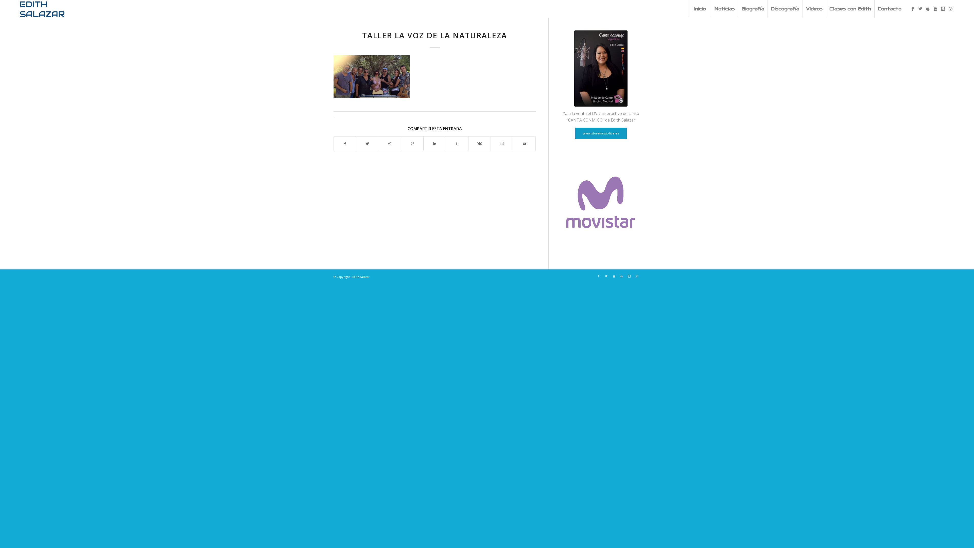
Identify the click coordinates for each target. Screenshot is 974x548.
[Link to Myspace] (943, 8)
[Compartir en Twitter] (367, 143)
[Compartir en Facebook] (345, 143)
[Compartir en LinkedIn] (435, 143)
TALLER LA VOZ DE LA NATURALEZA (434, 35)
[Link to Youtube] (935, 8)
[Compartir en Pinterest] (412, 143)
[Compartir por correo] (524, 143)
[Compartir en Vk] (479, 143)
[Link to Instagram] (950, 8)
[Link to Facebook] (912, 8)
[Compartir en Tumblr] (457, 143)
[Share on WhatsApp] (390, 143)
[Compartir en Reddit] (502, 143)
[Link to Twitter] (920, 8)
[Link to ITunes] (928, 8)
